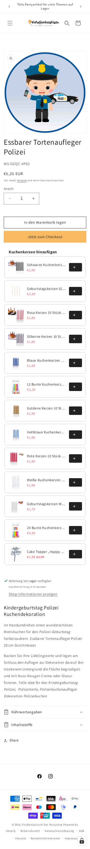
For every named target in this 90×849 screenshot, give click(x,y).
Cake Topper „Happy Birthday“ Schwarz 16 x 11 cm (46, 551)
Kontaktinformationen (45, 838)
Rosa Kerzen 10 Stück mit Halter (46, 312)
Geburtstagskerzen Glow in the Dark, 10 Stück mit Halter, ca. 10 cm (46, 288)
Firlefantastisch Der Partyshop (42, 824)
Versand (21, 180)
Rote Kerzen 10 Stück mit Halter (46, 456)
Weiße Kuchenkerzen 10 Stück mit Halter (46, 480)
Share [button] (14, 740)
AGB (81, 831)
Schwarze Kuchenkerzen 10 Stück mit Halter (46, 264)
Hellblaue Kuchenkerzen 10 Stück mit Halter (46, 432)
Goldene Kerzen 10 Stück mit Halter (46, 408)
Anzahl (8, 189)
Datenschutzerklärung (59, 831)
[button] (10, 23)
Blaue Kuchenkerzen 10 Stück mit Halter (46, 360)
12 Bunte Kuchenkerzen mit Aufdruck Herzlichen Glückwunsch (46, 384)
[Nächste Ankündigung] (80, 6)
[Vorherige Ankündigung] (9, 6)
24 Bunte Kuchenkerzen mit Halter (46, 527)
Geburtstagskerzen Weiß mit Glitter (46, 504)
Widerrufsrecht (30, 831)
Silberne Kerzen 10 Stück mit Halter (46, 336)
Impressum (72, 838)
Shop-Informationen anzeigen (33, 594)
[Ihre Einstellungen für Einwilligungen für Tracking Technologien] (82, 841)
